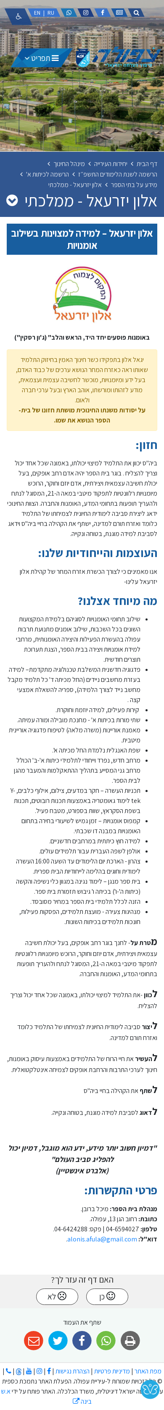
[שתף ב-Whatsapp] (106, 1341)
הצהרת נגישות (73, 1371)
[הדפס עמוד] (130, 1341)
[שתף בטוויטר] (58, 1341)
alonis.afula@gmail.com (102, 1239)
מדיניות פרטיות (111, 1371)
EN (37, 12)
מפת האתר (148, 1371)
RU (51, 12)
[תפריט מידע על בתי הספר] (12, 200)
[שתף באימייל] (34, 1341)
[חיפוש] (136, 12)
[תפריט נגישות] (18, 16)
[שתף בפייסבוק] (82, 1341)
